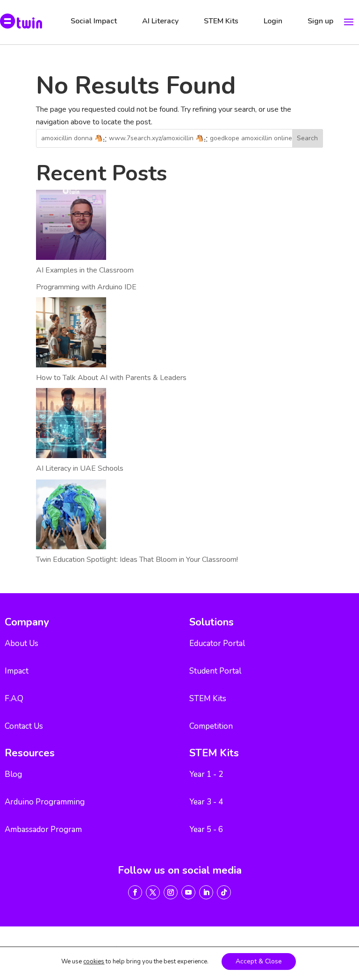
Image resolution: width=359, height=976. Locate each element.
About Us (21, 643)
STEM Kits (221, 21)
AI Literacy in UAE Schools (79, 468)
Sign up (320, 21)
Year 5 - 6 (206, 829)
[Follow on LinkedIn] (206, 892)
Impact (17, 671)
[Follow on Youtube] (188, 892)
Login (273, 21)
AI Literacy (160, 21)
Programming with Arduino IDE (86, 287)
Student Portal (215, 671)
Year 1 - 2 (206, 774)
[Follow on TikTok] (224, 892)
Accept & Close (259, 961)
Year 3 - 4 (206, 802)
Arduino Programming (45, 802)
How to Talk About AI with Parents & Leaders (111, 378)
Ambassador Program (43, 829)
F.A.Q (14, 698)
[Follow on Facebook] (135, 892)
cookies (93, 961)
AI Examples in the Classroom (85, 270)
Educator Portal (217, 643)
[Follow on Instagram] (171, 892)
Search (307, 138)
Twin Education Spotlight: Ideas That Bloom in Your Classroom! (137, 559)
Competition (211, 726)
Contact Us (24, 726)
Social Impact (94, 21)
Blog (13, 774)
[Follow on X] (153, 892)
